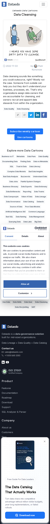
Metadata (20, 156)
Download (7, 402)
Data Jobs (13, 181)
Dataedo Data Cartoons (25, 10)
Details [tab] (25, 236)
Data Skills (17, 302)
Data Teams (39, 192)
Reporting (27, 192)
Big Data (38, 222)
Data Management (36, 217)
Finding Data (25, 161)
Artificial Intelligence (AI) (16, 212)
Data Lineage (40, 197)
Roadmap (7, 397)
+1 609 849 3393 (12, 355)
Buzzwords (25, 176)
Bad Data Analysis (10, 176)
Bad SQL (9, 217)
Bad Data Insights (36, 171)
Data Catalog (28, 202)
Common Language (36, 212)
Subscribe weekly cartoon (25, 131)
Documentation (10, 393)
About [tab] (41, 236)
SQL (11, 166)
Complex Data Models (16, 171)
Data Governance (13, 202)
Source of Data (16, 207)
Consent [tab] (9, 236)
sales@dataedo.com (14, 352)
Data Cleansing (25, 14)
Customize (23, 293)
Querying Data (15, 222)
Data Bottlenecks (13, 192)
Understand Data (40, 176)
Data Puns (31, 156)
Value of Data (26, 197)
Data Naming (21, 217)
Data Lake (27, 222)
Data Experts (26, 186)
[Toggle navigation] (43, 4)
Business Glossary (10, 186)
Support (6, 407)
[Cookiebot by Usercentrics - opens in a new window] (35, 228)
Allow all (25, 284)
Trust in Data (21, 166)
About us (6, 427)
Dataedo (40, 202)
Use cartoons (25, 137)
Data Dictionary (41, 186)
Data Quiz (28, 302)
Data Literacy (34, 166)
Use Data (6, 302)
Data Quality (9, 109)
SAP (33, 307)
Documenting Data (10, 161)
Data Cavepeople (11, 197)
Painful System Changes (31, 181)
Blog (4, 437)
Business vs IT (8, 156)
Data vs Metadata (40, 161)
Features (6, 388)
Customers (7, 432)
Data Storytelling (22, 307)
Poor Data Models (32, 207)
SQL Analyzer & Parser (14, 411)
